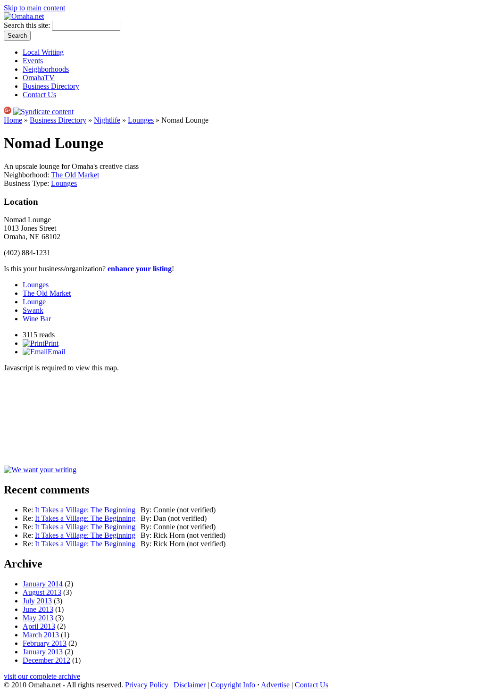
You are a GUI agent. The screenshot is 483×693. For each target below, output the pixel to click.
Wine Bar (37, 319)
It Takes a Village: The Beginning (85, 510)
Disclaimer (190, 685)
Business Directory (51, 86)
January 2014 (43, 584)
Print (51, 343)
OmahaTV (39, 78)
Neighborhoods (46, 69)
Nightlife (107, 120)
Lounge (34, 302)
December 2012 (46, 660)
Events (33, 61)
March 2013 (41, 635)
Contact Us (39, 95)
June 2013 (38, 609)
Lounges (141, 120)
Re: (29, 510)
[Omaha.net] (24, 16)
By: (147, 510)
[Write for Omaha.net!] (40, 470)
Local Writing (43, 52)
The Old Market (75, 175)
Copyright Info (233, 685)
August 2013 (42, 592)
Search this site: (28, 25)
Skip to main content (34, 8)
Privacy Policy (146, 685)
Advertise (275, 685)
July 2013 (37, 601)
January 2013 (43, 652)
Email (56, 352)
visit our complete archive (42, 676)
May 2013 (38, 618)
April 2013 (39, 626)
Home (13, 120)
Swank (33, 310)
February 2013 (45, 643)
